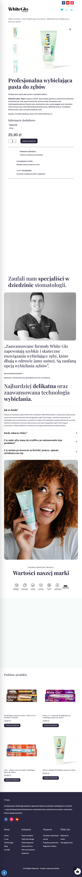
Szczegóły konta (67, 843)
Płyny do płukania (28, 850)
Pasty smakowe (27, 835)
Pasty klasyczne (28, 843)
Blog (6, 846)
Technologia (8, 843)
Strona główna (14, 19)
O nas (6, 839)
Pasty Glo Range (28, 839)
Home (6, 835)
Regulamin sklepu (49, 846)
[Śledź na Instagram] (72, 2)
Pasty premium (27, 846)
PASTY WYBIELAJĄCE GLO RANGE (34, 19)
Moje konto (65, 835)
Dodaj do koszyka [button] (12, 725)
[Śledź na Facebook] (63, 2)
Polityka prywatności (50, 843)
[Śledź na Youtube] (68, 2)
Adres (63, 839)
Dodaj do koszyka (29, 141)
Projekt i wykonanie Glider (49, 868)
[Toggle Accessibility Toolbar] (4, 872)
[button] (70, 29)
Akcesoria (25, 853)
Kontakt (7, 850)
